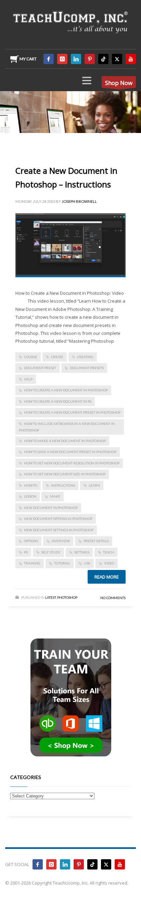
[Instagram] (62, 59)
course (30, 357)
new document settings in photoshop (58, 530)
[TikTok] (103, 59)
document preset (40, 368)
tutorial (62, 563)
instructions (63, 485)
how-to (30, 485)
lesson (30, 496)
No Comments (113, 598)
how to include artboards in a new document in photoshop (67, 427)
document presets (87, 368)
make (55, 496)
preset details (96, 541)
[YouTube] (131, 59)
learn (94, 485)
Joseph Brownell (79, 201)
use (87, 563)
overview (61, 541)
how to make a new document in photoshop (65, 441)
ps (26, 552)
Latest (50, 597)
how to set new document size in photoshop (64, 474)
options (31, 541)
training (32, 563)
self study (51, 552)
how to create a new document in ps (57, 401)
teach (108, 552)
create (57, 357)
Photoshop (67, 597)
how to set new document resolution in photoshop (71, 463)
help (28, 379)
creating (85, 357)
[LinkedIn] (76, 59)
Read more (106, 577)
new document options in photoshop (58, 518)
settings (81, 552)
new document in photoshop (51, 508)
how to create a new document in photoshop (66, 390)
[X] (117, 59)
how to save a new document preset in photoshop (70, 452)
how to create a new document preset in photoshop (72, 412)
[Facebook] (48, 59)
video (109, 563)
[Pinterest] (90, 59)
